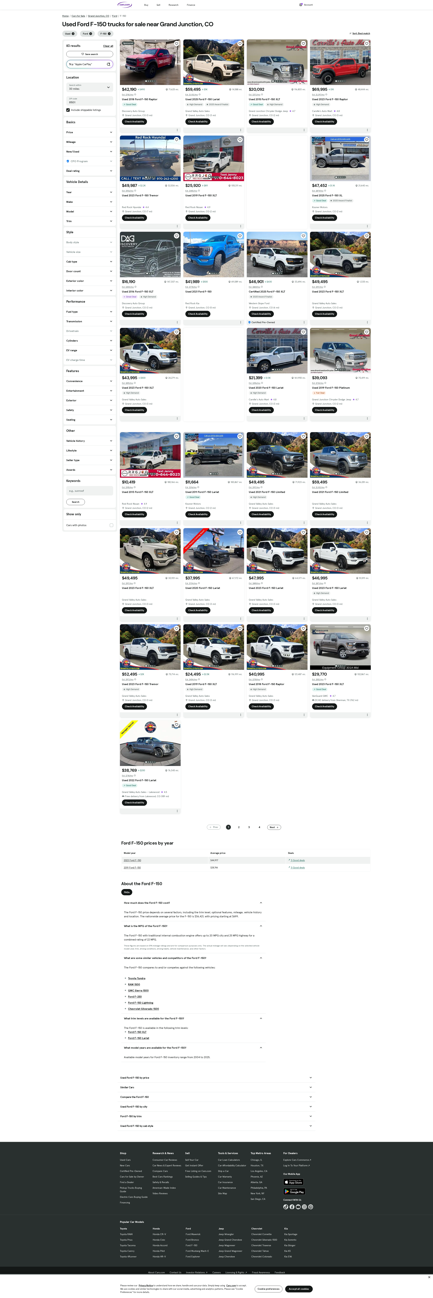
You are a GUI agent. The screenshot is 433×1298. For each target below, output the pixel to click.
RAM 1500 (134, 984)
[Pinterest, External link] (310, 1206)
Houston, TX (257, 1165)
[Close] (429, 1277)
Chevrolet (256, 1228)
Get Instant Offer (194, 1165)
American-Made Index (164, 1187)
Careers (216, 1272)
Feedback (280, 1272)
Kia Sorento (290, 1239)
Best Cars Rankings (163, 1176)
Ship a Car (223, 1171)
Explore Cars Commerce (296, 1159)
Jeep (221, 1228)
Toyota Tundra (136, 978)
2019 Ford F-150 (132, 867)
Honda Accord (160, 1245)
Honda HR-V (159, 1256)
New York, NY (257, 1193)
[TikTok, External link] (285, 1206)
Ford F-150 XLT (137, 1032)
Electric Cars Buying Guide (134, 1196)
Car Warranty (225, 1176)
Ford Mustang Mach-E (197, 1250)
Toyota (123, 1228)
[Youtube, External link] (298, 1206)
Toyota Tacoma (127, 1245)
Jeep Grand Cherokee (230, 1239)
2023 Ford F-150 (132, 860)
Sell (158, 4)
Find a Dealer (127, 1182)
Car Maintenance (227, 1187)
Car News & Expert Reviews (167, 1165)
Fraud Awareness (261, 1272)
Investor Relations (195, 1272)
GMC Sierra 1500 (138, 990)
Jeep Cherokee (227, 1256)
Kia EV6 (288, 1256)
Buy (146, 4)
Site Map (222, 1193)
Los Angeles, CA (259, 1171)
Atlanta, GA (256, 1182)
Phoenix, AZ (257, 1176)
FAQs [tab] (127, 892)
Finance (191, 4)
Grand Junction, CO (98, 15)
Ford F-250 (135, 996)
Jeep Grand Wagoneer (230, 1250)
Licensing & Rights (234, 1272)
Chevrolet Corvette (261, 1234)
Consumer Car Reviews (165, 1159)
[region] (216, 1286)
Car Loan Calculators (229, 1159)
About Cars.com (156, 1272)
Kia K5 (287, 1250)
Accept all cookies (299, 1288)
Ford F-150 (191, 1245)
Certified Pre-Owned (131, 1171)
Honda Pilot (159, 1250)
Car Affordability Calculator (232, 1165)
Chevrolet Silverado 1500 (143, 1008)
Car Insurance (225, 1182)
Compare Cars (160, 1171)
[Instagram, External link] (304, 1206)
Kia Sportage (290, 1234)
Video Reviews (160, 1193)
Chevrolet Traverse (261, 1245)
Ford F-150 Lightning (140, 1002)
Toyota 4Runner (128, 1256)
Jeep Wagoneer (227, 1245)
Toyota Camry (127, 1250)
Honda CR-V (159, 1234)
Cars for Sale (78, 15)
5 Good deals (297, 860)
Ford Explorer (193, 1256)
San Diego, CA (258, 1198)
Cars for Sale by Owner (132, 1176)
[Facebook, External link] (292, 1206)
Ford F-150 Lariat (138, 1038)
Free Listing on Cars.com (198, 1171)
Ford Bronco (192, 1239)
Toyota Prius (126, 1239)
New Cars (125, 1165)
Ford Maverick (193, 1234)
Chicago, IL (256, 1159)
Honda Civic (159, 1239)
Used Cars (125, 1159)
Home (65, 15)
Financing (125, 1202)
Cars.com (231, 1285)
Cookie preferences (269, 1288)
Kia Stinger (289, 1245)
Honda (156, 1228)
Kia (286, 1228)
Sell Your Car (191, 1159)
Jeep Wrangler (226, 1234)
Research (173, 4)
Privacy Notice (146, 1285)
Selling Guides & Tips (196, 1176)
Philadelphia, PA (259, 1187)
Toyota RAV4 (126, 1234)
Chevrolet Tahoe (260, 1250)
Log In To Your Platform (295, 1165)
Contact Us (175, 1272)
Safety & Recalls (161, 1182)
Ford (114, 15)
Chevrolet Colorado (261, 1256)
